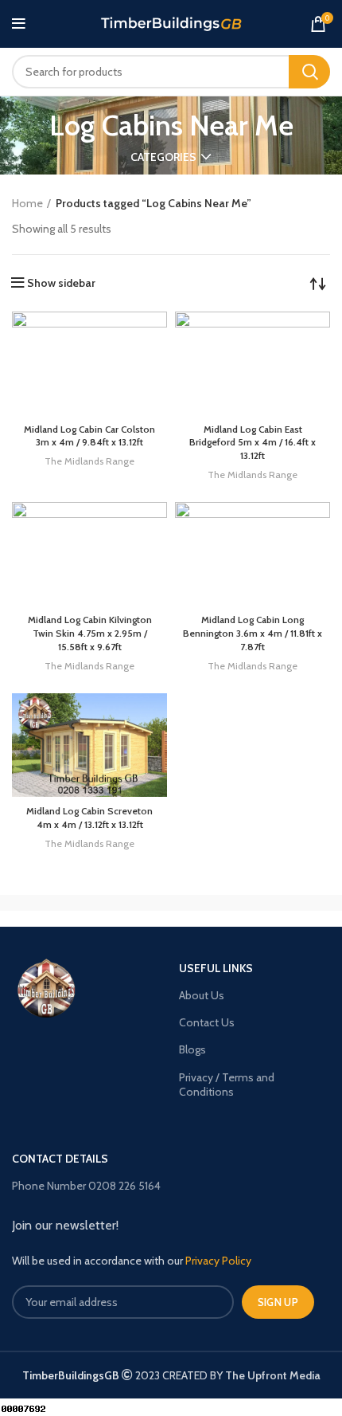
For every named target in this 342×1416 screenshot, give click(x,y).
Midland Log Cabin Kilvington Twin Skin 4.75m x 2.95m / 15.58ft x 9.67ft (90, 633)
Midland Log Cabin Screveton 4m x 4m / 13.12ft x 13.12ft (89, 817)
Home (27, 203)
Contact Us (207, 1022)
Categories (163, 157)
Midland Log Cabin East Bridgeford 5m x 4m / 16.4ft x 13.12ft (252, 442)
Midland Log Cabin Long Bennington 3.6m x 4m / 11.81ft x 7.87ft (252, 633)
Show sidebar (61, 282)
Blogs (192, 1049)
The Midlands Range (89, 461)
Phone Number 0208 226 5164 (86, 1186)
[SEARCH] (309, 71)
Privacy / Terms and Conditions (226, 1084)
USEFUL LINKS (216, 968)
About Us (201, 995)
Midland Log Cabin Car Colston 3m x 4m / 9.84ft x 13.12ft (89, 436)
